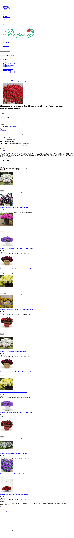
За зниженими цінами (7, 76)
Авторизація (5, 52)
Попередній (2, 130)
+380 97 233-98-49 (6, 42)
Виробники (5, 517)
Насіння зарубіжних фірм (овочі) (9, 72)
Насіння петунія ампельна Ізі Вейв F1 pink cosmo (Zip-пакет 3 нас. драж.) (14, 227)
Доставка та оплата (6, 5)
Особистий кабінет (6, 525)
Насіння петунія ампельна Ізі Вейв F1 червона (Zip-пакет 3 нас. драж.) (14, 494)
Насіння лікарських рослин (8, 69)
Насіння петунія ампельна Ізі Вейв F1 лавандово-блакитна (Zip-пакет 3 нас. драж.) (16, 248)
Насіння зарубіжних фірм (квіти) (9, 71)
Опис (4, 150)
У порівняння (6, 148)
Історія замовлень (6, 23)
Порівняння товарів (6, 25)
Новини (4, 9)
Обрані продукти (6, 24)
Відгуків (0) (5, 151)
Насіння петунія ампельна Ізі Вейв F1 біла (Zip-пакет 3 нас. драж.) (13, 351)
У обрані (2, 148)
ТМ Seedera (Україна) (13, 126)
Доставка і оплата (6, 510)
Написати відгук (3, 170)
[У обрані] (4, 252)
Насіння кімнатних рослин (8, 68)
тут (58, 146)
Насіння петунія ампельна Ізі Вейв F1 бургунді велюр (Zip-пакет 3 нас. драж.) (15, 268)
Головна (4, 62)
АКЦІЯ (4, 61)
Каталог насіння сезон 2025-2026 (9, 63)
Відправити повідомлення (7, 2)
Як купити (5, 4)
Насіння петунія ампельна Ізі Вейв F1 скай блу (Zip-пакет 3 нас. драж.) (14, 473)
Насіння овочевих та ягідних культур (9, 65)
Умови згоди (5, 512)
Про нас (4, 3)
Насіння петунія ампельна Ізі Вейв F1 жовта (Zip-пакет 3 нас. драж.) (13, 289)
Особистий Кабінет (6, 22)
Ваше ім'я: (2, 162)
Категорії (2, 59)
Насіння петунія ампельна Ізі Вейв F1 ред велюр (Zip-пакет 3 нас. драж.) (14, 329)
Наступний (7, 130)
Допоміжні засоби (6, 75)
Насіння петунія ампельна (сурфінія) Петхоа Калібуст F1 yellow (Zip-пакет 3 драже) (16, 309)
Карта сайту (5, 519)
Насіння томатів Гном (7, 66)
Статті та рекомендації (7, 8)
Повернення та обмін (6, 7)
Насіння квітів (5, 64)
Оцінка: (1, 169)
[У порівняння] (5, 252)
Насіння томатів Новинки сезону (9, 67)
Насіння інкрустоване (7, 70)
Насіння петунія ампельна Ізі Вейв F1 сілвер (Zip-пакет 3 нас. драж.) (13, 453)
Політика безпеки (6, 6)
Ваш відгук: (2, 167)
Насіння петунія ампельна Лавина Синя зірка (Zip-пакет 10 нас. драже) (14, 207)
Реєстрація (5, 53)
